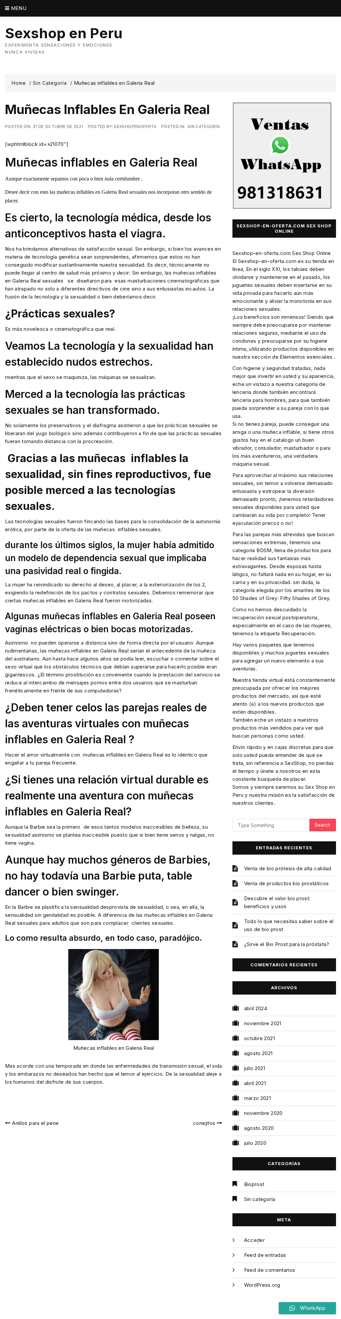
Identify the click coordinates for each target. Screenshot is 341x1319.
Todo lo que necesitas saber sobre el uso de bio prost (289, 925)
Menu (17, 8)
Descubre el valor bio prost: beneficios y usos (277, 902)
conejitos (204, 1123)
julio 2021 (254, 1068)
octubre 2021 (259, 1038)
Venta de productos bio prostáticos (286, 883)
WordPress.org (262, 1285)
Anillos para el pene (35, 1123)
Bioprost (254, 1184)
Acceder (254, 1240)
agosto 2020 (259, 1128)
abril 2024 (255, 1008)
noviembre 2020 (263, 1113)
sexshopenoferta (135, 126)
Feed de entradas (265, 1255)
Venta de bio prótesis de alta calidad (287, 868)
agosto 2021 (258, 1053)
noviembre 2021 (262, 1023)
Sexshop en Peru (64, 33)
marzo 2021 (257, 1098)
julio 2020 (255, 1143)
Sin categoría (203, 126)
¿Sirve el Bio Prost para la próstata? (286, 944)
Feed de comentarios (269, 1270)
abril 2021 (255, 1083)
